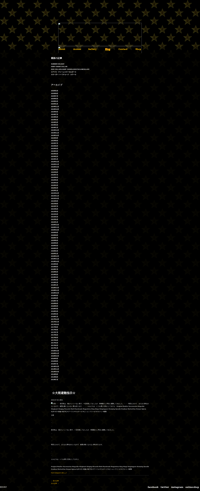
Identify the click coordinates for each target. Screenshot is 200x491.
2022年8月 (54, 172)
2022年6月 (54, 177)
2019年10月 (55, 261)
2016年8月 (54, 361)
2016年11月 (55, 353)
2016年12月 (55, 351)
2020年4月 (54, 245)
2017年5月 (54, 337)
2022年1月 (54, 190)
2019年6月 (54, 272)
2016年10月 (55, 356)
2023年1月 (54, 159)
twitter (165, 487)
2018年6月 (54, 303)
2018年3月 (54, 311)
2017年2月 (54, 345)
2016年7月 (54, 364)
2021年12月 (55, 193)
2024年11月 (55, 106)
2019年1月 (54, 285)
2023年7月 (54, 143)
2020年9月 (54, 232)
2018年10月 (55, 293)
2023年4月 (54, 151)
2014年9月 (54, 374)
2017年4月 (54, 340)
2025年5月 (54, 98)
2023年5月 (54, 148)
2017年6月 (54, 335)
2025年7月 (54, 96)
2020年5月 (54, 243)
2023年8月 (54, 140)
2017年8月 (54, 329)
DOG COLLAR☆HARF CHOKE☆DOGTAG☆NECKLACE (70, 69)
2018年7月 (54, 301)
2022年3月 (54, 185)
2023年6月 (54, 146)
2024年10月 (55, 109)
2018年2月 (54, 314)
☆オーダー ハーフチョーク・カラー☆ (63, 74)
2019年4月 (54, 277)
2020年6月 (54, 240)
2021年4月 (54, 214)
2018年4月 (54, 308)
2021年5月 (54, 211)
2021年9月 (54, 201)
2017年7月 (54, 332)
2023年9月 (54, 138)
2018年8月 (54, 298)
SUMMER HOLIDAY (57, 64)
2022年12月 (55, 161)
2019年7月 (54, 269)
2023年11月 (55, 133)
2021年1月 (54, 222)
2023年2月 (54, 156)
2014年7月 (54, 379)
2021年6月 (54, 209)
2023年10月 (55, 135)
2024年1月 (54, 127)
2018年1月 (54, 316)
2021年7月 (54, 206)
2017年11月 (55, 322)
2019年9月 (54, 264)
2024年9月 (54, 112)
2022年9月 (54, 169)
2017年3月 (54, 343)
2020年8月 (54, 235)
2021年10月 (55, 198)
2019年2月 (54, 282)
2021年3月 (54, 217)
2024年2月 (54, 125)
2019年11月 (55, 259)
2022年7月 (54, 175)
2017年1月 (54, 348)
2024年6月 (54, 117)
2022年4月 (54, 183)
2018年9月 (54, 295)
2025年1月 (54, 104)
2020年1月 (54, 253)
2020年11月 (55, 227)
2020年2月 (54, 251)
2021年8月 (54, 203)
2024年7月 (54, 114)
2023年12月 (55, 130)
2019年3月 (54, 280)
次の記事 (55, 483)
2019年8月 (54, 266)
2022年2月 (54, 188)
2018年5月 (54, 306)
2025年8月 (54, 93)
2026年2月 (54, 91)
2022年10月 (55, 167)
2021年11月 (55, 196)
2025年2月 (54, 101)
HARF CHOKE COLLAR (59, 66)
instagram (177, 487)
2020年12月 (55, 225)
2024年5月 (54, 120)
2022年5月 (54, 180)
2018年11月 (55, 290)
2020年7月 (54, 238)
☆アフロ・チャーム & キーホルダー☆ (63, 72)
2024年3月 (54, 122)
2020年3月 (54, 248)
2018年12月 (55, 288)
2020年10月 (55, 230)
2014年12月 (55, 366)
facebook (153, 487)
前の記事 (55, 481)
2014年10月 (55, 371)
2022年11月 (55, 164)
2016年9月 (54, 358)
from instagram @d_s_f (59, 473)
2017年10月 (55, 324)
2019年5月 (54, 274)
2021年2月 (54, 219)
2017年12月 (55, 319)
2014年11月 (55, 369)
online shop (192, 487)
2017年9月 (54, 327)
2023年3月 (54, 154)
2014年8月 (54, 377)
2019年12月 (55, 256)
